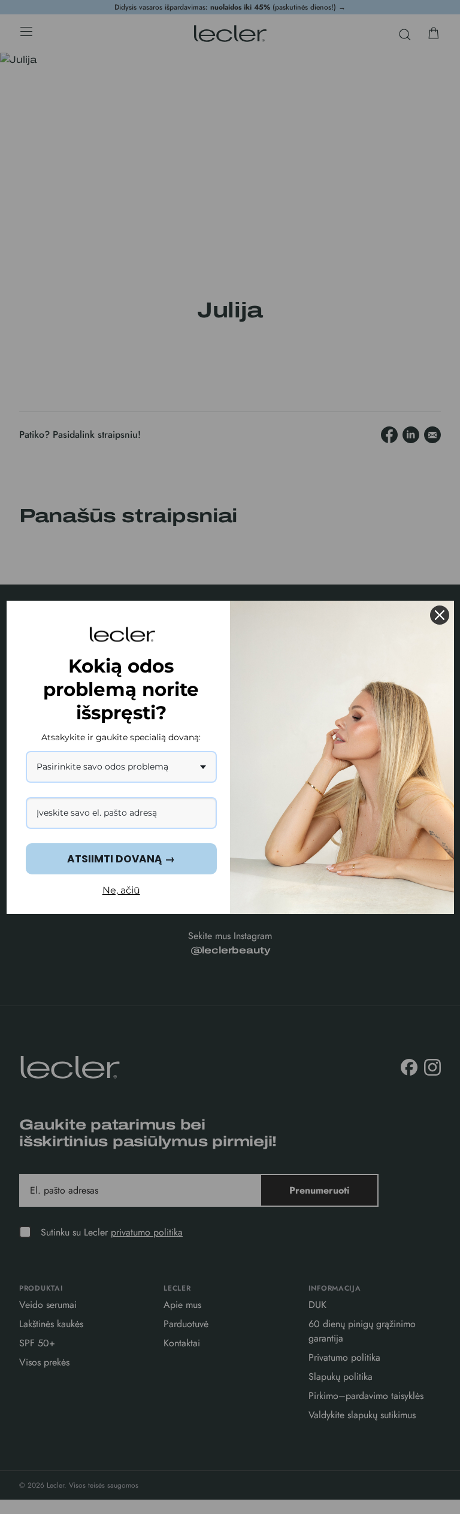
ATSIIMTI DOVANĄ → (121, 859)
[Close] (439, 615)
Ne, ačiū (121, 890)
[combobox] (121, 767)
